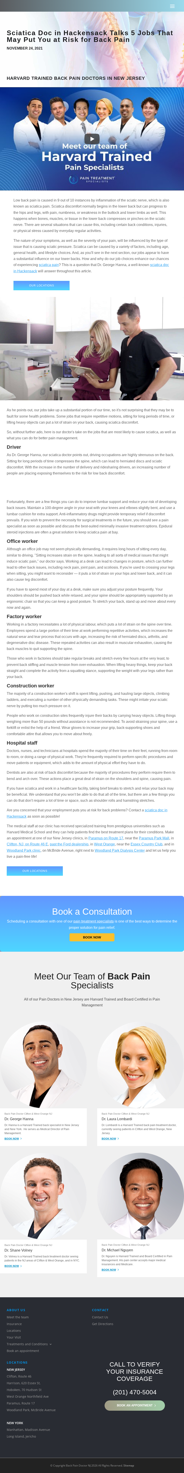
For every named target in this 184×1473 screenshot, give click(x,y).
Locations (14, 1331)
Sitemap (128, 1465)
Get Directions (102, 1324)
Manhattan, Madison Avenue (28, 1430)
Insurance (14, 1324)
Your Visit (14, 1337)
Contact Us (100, 1317)
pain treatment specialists (93, 921)
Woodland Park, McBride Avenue (31, 1410)
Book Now (92, 937)
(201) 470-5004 (135, 1392)
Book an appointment (135, 1405)
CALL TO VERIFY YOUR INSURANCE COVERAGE (134, 1371)
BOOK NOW (11, 1138)
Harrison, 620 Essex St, (23, 1383)
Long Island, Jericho (21, 1436)
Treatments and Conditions (27, 1344)
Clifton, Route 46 (19, 1376)
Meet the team (18, 1317)
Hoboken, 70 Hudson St (24, 1390)
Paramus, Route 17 (21, 1403)
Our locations (41, 285)
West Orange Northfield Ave (28, 1397)
